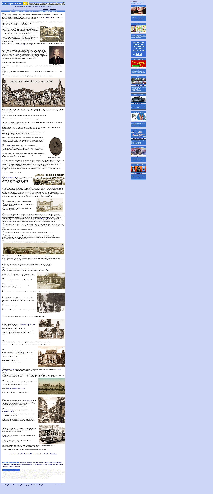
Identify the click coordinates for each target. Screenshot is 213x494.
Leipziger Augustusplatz (7, 436)
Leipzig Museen (17, 466)
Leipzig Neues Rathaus (48, 462)
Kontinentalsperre (48, 17)
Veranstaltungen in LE (138, 68)
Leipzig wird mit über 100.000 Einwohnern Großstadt (14, 269)
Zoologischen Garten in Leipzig (26, 324)
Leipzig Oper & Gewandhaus (38, 462)
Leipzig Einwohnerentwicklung (39, 269)
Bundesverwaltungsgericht (8, 411)
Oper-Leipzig (9, 281)
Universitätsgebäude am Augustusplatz (16, 388)
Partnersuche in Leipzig (138, 15)
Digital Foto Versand (138, 121)
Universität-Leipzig (51, 464)
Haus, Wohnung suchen (138, 85)
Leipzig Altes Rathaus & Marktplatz (25, 462)
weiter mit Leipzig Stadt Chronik (21, 453)
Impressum (63, 484)
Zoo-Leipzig (45, 464)
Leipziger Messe (28, 400)
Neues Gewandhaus (21, 353)
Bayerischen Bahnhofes (11, 201)
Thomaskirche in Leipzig (7, 464)
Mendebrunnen (9, 359)
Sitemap (59, 484)
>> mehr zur (26, 44)
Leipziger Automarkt (139, 103)
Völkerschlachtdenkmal (16, 464)
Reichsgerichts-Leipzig (14, 410)
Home (56, 484)
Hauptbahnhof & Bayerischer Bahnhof (29, 464)
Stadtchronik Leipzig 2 (37, 485)
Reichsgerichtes (12, 369)
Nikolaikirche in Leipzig (57, 462)
